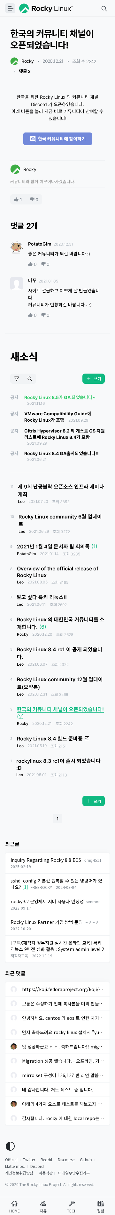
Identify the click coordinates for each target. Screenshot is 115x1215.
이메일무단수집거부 (74, 1173)
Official (11, 1159)
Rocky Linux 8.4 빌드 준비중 (50, 738)
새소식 (23, 357)
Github (86, 1159)
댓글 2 (24, 71)
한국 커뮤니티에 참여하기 (61, 138)
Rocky (27, 61)
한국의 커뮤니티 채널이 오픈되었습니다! (60, 709)
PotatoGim (39, 244)
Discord (37, 1166)
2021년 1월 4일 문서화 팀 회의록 (53, 546)
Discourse (66, 1159)
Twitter (29, 1159)
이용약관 (46, 1173)
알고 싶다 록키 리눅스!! (42, 597)
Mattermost (15, 1166)
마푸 (32, 280)
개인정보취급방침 (19, 1173)
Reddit (46, 1159)
